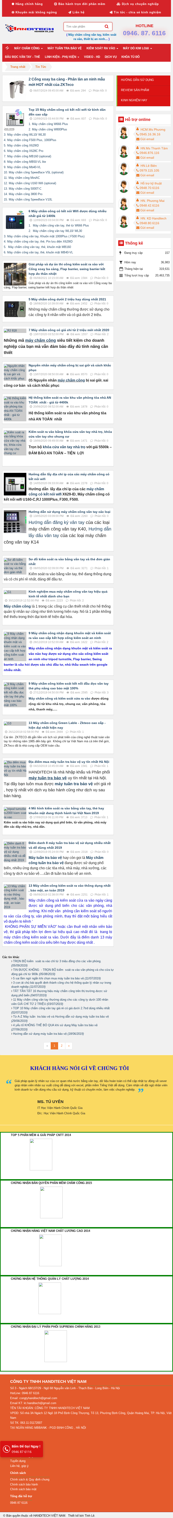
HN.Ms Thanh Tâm (154, 148)
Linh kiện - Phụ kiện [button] (61, 57)
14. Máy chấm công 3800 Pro (23, 194)
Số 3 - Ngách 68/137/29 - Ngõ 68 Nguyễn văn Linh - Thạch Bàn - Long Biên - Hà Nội (65, 1388)
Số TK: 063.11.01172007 (26, 1422)
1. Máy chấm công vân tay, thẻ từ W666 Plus (59, 225)
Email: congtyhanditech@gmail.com (33, 1398)
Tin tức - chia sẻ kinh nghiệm (137, 12)
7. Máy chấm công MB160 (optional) (27, 156)
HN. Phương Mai (152, 201)
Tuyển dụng (17, 1461)
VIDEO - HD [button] (92, 57)
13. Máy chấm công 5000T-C (22, 188)
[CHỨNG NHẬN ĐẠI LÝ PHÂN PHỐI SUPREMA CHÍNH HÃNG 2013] (55, 1346)
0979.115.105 (149, 170)
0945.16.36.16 (150, 134)
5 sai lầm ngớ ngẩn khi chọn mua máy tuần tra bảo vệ (57, 978)
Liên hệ (77, 12)
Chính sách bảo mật (23, 1489)
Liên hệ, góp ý (19, 1466)
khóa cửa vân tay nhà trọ (64, 447)
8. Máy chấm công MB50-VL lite (25, 161)
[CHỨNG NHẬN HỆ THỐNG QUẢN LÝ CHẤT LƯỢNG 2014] (50, 1298)
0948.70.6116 (149, 188)
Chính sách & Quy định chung (29, 1479)
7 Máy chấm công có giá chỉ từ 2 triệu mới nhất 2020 (69, 330)
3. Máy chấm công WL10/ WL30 (25, 134)
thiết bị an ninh (94, 39)
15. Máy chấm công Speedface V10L (28, 199)
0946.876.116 (149, 153)
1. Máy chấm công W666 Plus (48, 124)
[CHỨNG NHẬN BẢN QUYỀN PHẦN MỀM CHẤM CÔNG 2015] (51, 1202)
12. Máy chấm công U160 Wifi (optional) (30, 183)
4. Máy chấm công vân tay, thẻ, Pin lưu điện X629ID (38, 241)
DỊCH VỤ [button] (111, 57)
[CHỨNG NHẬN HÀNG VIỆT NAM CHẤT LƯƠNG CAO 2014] (50, 1250)
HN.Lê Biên (149, 165)
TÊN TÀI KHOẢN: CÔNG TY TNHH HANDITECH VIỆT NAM (50, 1408)
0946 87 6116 (26, 1449)
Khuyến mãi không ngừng (35, 12)
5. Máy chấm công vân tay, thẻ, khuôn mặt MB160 (37, 247)
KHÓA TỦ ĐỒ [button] (130, 57)
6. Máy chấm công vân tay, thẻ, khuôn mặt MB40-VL (38, 252)
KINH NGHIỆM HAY (134, 100)
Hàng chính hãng (28, 4)
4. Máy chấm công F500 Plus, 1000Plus (30, 140)
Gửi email (147, 139)
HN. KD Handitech (153, 218)
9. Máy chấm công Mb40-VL (22, 167)
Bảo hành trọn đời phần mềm (81, 4)
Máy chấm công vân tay (84, 34)
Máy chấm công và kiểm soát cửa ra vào (59, 698)
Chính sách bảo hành (24, 1484)
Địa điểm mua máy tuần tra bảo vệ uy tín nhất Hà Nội (69, 762)
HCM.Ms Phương (153, 129)
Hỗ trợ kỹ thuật (151, 183)
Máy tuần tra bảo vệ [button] (65, 48)
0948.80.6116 (149, 223)
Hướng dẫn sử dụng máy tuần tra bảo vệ (48, 1033)
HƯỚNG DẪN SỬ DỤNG (137, 80)
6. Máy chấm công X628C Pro (23, 151)
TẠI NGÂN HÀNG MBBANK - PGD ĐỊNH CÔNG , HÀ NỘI (48, 1427)
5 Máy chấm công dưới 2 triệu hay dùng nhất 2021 (67, 299)
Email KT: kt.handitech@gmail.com (33, 1403)
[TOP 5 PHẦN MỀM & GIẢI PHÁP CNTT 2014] (41, 1154)
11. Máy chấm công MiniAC (22, 177)
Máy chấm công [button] (27, 48)
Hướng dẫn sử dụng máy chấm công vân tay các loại (69, 512)
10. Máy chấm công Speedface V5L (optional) (34, 172)
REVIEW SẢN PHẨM (135, 90)
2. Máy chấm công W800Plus (48, 129)
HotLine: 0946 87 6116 (24, 1393)
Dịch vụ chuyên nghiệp (140, 4)
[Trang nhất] (7, 48)
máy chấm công (40, 340)
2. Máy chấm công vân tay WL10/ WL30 (55, 231)
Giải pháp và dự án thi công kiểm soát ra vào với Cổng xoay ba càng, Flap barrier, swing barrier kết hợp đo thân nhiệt (67, 269)
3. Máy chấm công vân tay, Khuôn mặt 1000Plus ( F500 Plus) (44, 236)
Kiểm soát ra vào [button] (101, 48)
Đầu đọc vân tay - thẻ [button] (22, 57)
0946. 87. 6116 (144, 33)
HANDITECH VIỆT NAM (49, 1515)
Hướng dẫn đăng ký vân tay (57, 522)
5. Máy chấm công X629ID (21, 145)
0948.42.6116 (149, 205)
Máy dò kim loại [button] (136, 48)
